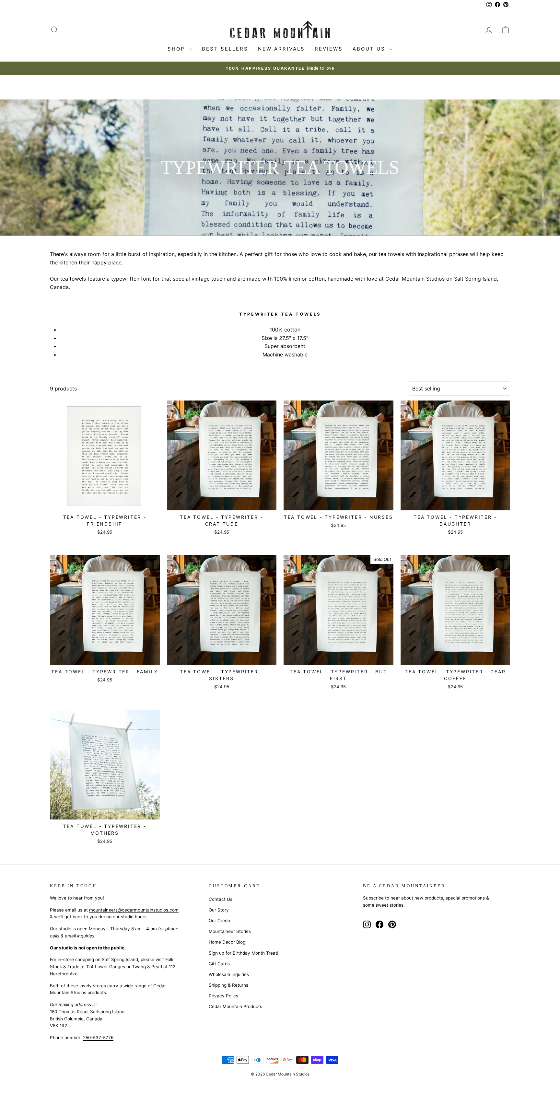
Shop (177, 49)
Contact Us (220, 899)
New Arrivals (281, 49)
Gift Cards (219, 963)
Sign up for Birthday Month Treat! (243, 953)
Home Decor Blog (227, 942)
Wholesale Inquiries (229, 974)
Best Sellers (225, 49)
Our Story (219, 909)
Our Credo (219, 920)
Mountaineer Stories (230, 931)
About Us (370, 49)
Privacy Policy (224, 995)
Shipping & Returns (228, 985)
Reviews (329, 49)
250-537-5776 (98, 1037)
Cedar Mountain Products (235, 1006)
